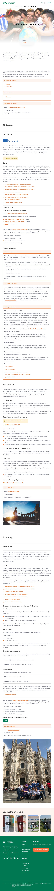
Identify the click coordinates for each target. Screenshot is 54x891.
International (25, 851)
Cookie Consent (48, 883)
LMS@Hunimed (25, 863)
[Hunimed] (11, 842)
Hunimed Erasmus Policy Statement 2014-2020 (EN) (16, 197)
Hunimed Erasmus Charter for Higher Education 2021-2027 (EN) (19, 186)
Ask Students (25, 868)
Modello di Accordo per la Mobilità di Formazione (18, 374)
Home (16, 6)
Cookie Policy (42, 883)
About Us (24, 844)
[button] (8, 823)
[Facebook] (7, 858)
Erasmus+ (8, 84)
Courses (21, 6)
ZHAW (6, 224)
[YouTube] (18, 858)
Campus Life (25, 854)
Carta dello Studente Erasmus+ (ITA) (13, 202)
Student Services (26, 849)
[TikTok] (14, 858)
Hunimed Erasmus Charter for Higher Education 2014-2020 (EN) (19, 189)
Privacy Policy (37, 883)
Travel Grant (9, 86)
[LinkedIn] (4, 858)
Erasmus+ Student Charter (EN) (12, 199)
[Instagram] (11, 858)
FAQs (23, 861)
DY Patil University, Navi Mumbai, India (13, 483)
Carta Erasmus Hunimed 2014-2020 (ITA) (14, 192)
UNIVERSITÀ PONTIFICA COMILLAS (14, 219)
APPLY (5, 720)
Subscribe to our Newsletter (25, 871)
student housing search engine (20, 229)
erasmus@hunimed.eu (10, 300)
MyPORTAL (25, 865)
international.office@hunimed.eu (16, 107)
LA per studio (9, 366)
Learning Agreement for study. (38, 328)
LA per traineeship (10, 369)
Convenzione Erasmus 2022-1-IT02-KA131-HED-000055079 (18, 184)
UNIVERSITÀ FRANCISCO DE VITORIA (15, 221)
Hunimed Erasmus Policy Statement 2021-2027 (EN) (16, 194)
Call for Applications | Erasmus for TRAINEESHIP (16, 213)
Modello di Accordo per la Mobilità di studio (17, 371)
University (24, 846)
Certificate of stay (10, 377)
